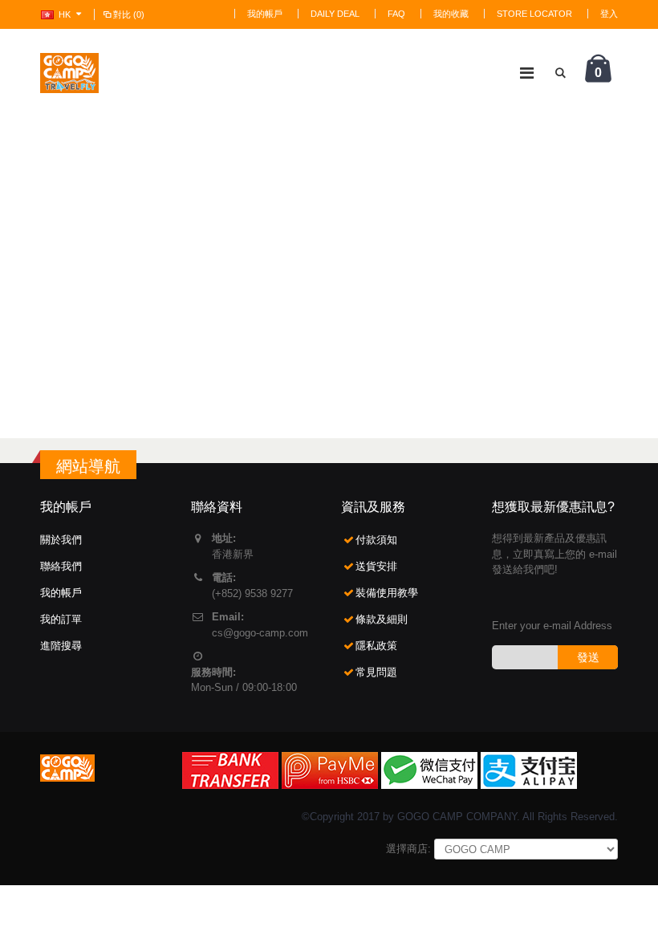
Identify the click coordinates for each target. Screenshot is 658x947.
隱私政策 (376, 646)
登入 (609, 13)
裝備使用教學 (386, 593)
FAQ (396, 13)
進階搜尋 (61, 646)
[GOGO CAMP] (69, 73)
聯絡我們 (61, 566)
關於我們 (61, 540)
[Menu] (527, 73)
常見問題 (376, 672)
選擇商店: (408, 849)
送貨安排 (376, 566)
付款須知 (376, 540)
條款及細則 (381, 619)
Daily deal (335, 13)
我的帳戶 (264, 13)
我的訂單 (61, 619)
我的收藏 (451, 13)
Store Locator (534, 13)
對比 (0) (128, 14)
